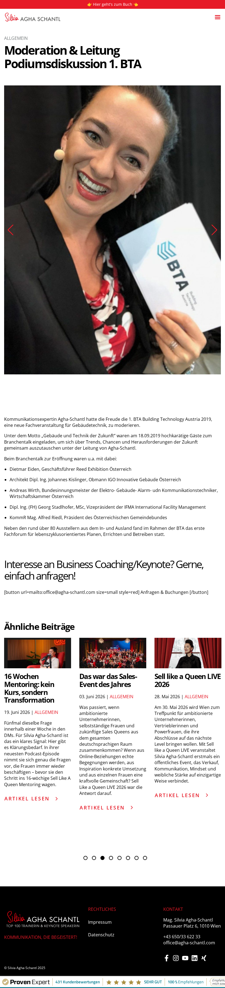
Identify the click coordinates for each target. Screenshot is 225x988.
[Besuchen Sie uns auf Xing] (204, 813)
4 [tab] (113, 716)
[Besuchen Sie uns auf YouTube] (185, 813)
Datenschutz (101, 790)
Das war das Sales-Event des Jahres (108, 536)
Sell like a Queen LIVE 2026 (187, 536)
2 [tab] (96, 716)
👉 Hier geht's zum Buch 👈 (112, 4)
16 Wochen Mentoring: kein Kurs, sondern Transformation (29, 544)
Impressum (100, 778)
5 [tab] (121, 716)
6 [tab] (130, 716)
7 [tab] (138, 716)
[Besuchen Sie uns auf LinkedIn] (194, 813)
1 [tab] (87, 716)
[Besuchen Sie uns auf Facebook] (166, 813)
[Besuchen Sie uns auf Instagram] (176, 813)
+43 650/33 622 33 (181, 792)
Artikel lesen (27, 654)
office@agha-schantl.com (189, 798)
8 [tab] (147, 716)
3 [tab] (104, 716)
